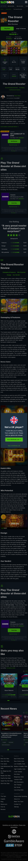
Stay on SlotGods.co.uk (14, 445)
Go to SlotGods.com (13, 439)
